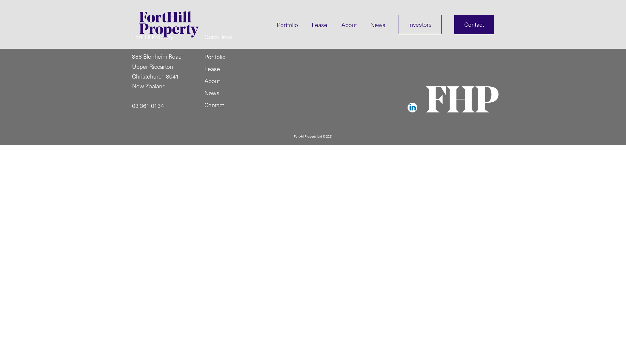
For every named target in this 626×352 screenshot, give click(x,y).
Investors (420, 24)
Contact (474, 24)
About (349, 24)
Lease (319, 24)
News (377, 24)
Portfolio (287, 24)
